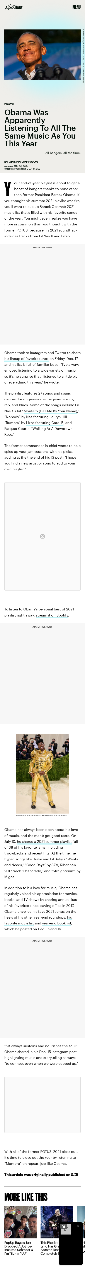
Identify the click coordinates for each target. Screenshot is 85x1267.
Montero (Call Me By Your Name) (50, 411)
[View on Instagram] (42, 536)
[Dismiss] (78, 1226)
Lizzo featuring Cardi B (44, 423)
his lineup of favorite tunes (26, 358)
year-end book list (56, 923)
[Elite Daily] (13, 7)
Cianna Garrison (23, 161)
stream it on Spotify (52, 615)
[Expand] (63, 1226)
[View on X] (42, 1104)
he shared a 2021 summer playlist (44, 841)
